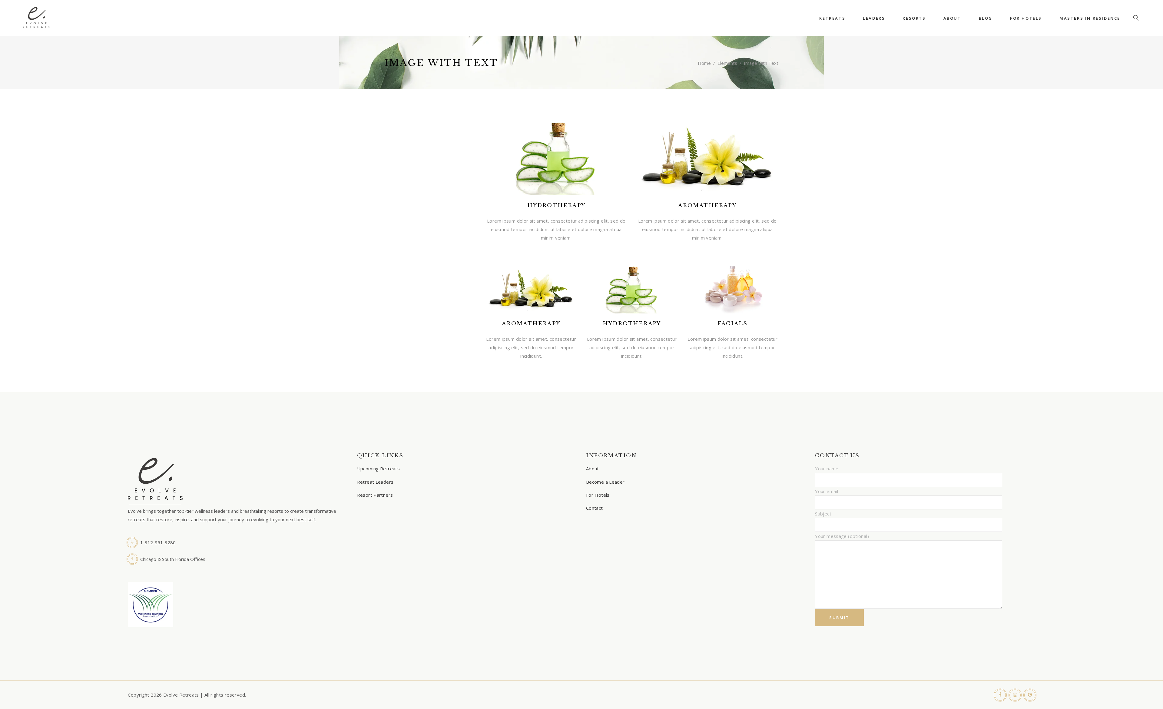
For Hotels (598, 495)
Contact (594, 508)
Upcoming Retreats (378, 468)
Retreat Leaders (375, 482)
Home (704, 63)
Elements (727, 63)
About (592, 468)
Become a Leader (605, 482)
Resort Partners (375, 495)
